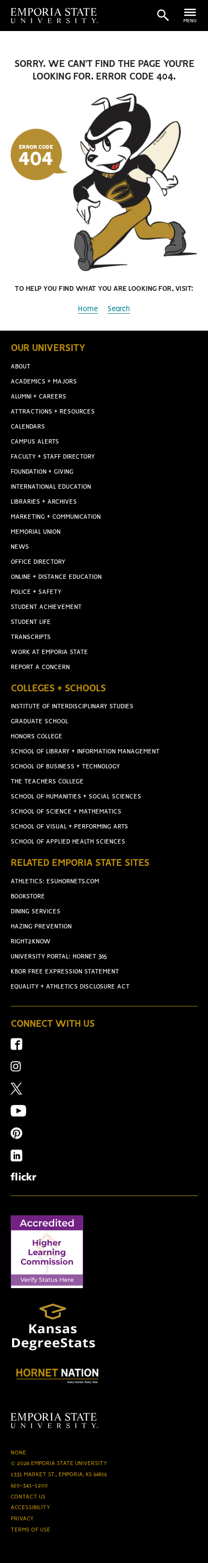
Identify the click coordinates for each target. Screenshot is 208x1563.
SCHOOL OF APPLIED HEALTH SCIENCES (68, 842)
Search (118, 309)
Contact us (28, 1496)
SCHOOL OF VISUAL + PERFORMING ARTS (69, 827)
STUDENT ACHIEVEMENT (46, 607)
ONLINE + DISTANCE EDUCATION (56, 577)
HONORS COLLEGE (36, 737)
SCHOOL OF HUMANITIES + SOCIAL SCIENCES (76, 797)
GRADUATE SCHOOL (39, 721)
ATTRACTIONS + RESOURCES (53, 412)
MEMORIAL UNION (35, 532)
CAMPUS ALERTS (35, 442)
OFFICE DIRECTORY (38, 562)
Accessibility (30, 1507)
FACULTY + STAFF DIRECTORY (53, 457)
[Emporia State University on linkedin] (16, 1159)
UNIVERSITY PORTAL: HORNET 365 (59, 957)
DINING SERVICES (35, 912)
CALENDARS (28, 427)
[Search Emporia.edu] (163, 15)
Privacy (22, 1518)
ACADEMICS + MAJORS (44, 382)
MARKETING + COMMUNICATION (56, 517)
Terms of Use (30, 1529)
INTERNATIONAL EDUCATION (51, 487)
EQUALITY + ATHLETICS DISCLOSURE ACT (70, 987)
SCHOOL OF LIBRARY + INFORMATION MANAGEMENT (85, 752)
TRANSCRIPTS (31, 637)
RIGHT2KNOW (31, 942)
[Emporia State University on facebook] (16, 1047)
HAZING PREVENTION (41, 927)
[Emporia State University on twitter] (16, 1092)
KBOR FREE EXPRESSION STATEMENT (65, 972)
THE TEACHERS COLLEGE (47, 782)
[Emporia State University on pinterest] (16, 1136)
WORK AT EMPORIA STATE (49, 652)
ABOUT (20, 367)
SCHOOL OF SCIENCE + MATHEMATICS (66, 812)
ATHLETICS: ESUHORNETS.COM (55, 881)
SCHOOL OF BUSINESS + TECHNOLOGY (65, 767)
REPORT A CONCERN (40, 667)
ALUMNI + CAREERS (38, 397)
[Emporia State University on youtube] (18, 1114)
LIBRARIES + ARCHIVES (44, 502)
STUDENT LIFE (31, 622)
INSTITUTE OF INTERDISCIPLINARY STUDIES (72, 706)
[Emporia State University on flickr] (23, 1178)
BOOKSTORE (28, 896)
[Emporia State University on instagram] (16, 1070)
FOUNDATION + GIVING (42, 472)
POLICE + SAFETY (36, 592)
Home (88, 309)
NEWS (20, 547)
